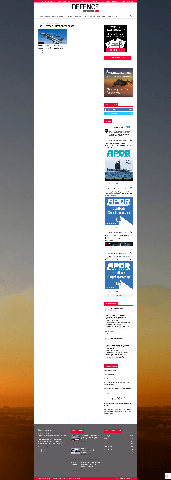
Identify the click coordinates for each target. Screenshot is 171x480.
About (86, 1)
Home (82, 1)
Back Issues (107, 1)
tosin (105, 390)
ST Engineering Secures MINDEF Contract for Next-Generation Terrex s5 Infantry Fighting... (90, 437)
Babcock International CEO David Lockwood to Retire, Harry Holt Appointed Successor (90, 464)
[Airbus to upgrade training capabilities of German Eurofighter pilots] (52, 36)
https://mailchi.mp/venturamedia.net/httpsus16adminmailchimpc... (123, 260)
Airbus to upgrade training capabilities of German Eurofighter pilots (52, 48)
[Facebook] (39, 1)
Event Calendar (93, 1)
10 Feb (124, 232)
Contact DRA (130, 1)
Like (130, 110)
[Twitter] (42, 1)
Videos (101, 1)
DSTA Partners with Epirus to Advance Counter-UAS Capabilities (89, 450)
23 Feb (124, 189)
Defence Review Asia (115, 140)
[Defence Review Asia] (85, 8)
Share (108, 333)
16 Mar (124, 140)
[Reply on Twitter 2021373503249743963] (105, 248)
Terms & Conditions (120, 478)
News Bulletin (115, 1)
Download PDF (117, 57)
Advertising (122, 1)
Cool (107, 371)
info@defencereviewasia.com (53, 447)
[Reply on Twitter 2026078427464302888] (105, 227)
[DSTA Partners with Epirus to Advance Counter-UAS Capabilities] (75, 451)
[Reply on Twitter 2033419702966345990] (105, 183)
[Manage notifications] (166, 476)
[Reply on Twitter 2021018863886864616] (105, 291)
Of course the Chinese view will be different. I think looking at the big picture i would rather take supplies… (117, 411)
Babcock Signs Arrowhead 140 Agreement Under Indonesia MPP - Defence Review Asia (117, 317)
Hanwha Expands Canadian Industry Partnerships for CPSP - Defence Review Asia (117, 346)
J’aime (108, 386)
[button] (131, 16)
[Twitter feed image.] (119, 165)
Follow (129, 113)
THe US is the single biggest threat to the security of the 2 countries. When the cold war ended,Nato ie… (117, 403)
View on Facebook (109, 331)
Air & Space (41, 42)
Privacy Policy (129, 478)
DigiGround (77, 478)
